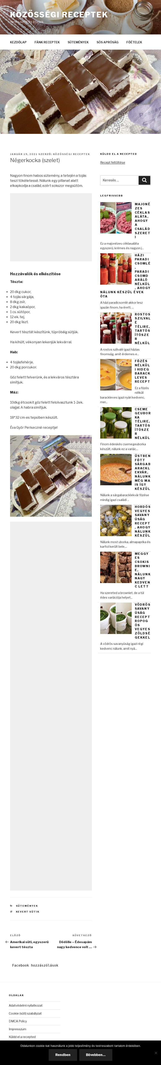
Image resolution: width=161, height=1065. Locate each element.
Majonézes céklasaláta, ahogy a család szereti (143, 220)
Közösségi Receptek (59, 14)
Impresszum (17, 1029)
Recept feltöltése (112, 162)
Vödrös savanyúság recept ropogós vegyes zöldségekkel (143, 621)
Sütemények (27, 905)
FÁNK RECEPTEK (47, 42)
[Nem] (156, 1053)
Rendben (62, 1055)
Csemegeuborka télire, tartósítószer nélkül (143, 423)
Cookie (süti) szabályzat (25, 1013)
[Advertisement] (51, 227)
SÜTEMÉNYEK (78, 42)
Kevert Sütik (28, 911)
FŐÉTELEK (134, 42)
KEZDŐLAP (18, 42)
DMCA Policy (18, 1021)
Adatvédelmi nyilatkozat (26, 1005)
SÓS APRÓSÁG (107, 42)
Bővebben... (96, 1055)
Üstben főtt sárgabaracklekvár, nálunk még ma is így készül (143, 472)
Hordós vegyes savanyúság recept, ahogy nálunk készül (143, 521)
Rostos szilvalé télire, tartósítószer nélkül (143, 328)
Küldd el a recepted (22, 1037)
